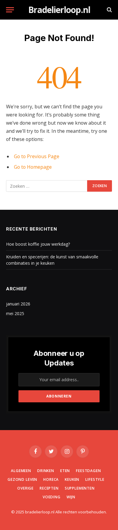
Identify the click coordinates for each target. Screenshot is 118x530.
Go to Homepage (33, 167)
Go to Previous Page (36, 156)
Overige (25, 488)
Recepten (49, 488)
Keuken (72, 479)
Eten (65, 470)
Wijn (71, 497)
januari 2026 (18, 304)
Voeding (52, 497)
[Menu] (10, 10)
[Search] (109, 10)
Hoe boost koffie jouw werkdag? (38, 244)
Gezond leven (22, 479)
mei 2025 (15, 313)
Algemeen (21, 470)
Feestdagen (88, 470)
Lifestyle (94, 479)
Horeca (51, 479)
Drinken (45, 470)
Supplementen (80, 488)
